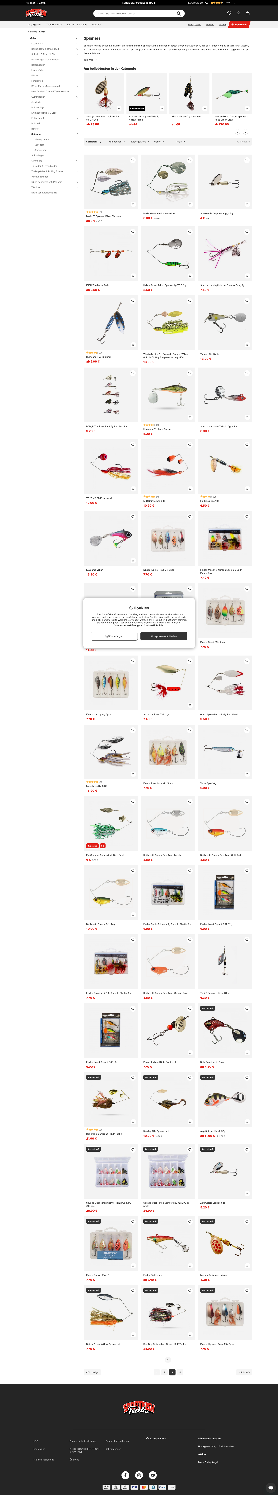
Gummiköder (38, 96)
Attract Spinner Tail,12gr (156, 714)
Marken (210, 24)
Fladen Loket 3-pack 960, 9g (101, 1062)
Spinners (36, 134)
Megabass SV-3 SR (96, 786)
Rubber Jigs (37, 107)
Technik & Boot (54, 24)
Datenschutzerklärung (117, 1441)
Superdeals (241, 24)
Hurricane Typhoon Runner (157, 429)
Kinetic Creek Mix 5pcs (212, 642)
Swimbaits (36, 160)
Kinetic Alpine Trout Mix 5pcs (158, 569)
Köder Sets (37, 43)
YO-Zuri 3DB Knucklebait (99, 498)
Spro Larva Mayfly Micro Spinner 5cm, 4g (222, 285)
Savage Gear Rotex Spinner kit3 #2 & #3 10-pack (166, 1204)
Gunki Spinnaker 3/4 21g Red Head (219, 714)
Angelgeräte (34, 24)
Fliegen (35, 75)
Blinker (34, 128)
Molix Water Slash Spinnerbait (159, 213)
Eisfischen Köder (40, 118)
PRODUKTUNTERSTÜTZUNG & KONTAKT (85, 1450)
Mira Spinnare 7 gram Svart (186, 116)
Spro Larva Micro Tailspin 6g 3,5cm (219, 426)
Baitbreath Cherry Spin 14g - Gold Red (220, 855)
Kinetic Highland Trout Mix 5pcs (217, 1344)
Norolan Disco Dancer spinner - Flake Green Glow (230, 118)
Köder (42, 31)
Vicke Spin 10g (208, 783)
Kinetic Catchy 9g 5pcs (98, 714)
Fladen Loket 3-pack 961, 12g (216, 924)
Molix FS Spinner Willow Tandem (103, 216)
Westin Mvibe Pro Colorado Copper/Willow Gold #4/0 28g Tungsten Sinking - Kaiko (165, 356)
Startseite (32, 31)
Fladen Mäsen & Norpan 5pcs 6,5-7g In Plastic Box (221, 571)
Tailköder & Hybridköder (44, 166)
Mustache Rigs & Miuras (43, 112)
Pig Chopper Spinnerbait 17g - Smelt (105, 855)
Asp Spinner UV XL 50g (213, 1131)
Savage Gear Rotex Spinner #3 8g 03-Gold (102, 118)
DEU (38, 2)
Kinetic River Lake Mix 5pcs (158, 783)
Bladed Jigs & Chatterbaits (45, 59)
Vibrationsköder (39, 176)
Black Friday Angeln (208, 1462)
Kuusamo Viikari (94, 569)
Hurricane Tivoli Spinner (98, 356)
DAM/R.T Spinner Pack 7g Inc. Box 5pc (107, 426)
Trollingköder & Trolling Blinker (47, 171)
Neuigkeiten (194, 24)
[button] (228, 2)
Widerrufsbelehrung (43, 1459)
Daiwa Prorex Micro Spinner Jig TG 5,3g (164, 285)
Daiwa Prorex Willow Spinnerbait (103, 1344)
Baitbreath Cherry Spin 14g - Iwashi (162, 855)
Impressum (39, 1449)
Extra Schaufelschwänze (44, 192)
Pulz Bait (36, 123)
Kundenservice (158, 1438)
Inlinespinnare (41, 139)
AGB (35, 1441)
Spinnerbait (40, 150)
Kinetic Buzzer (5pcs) (97, 1275)
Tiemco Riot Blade (209, 354)
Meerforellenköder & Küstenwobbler (50, 91)
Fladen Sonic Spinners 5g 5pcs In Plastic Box (167, 924)
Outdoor (96, 24)
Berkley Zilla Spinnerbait (156, 1131)
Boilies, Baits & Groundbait (45, 48)
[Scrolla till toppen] (168, 1360)
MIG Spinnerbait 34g (154, 501)
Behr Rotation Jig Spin (212, 1062)
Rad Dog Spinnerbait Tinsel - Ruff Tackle (164, 1344)
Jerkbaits (36, 102)
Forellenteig (37, 80)
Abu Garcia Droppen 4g (212, 1202)
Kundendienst (195, 2)
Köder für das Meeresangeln (46, 86)
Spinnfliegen (37, 155)
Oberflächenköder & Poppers (46, 182)
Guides (222, 24)
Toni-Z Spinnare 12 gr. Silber (215, 993)
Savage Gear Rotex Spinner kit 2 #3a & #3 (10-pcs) (108, 1204)
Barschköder (38, 64)
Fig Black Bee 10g (209, 501)
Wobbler (35, 187)
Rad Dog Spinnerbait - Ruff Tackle (104, 1133)
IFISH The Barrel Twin (97, 285)
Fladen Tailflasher (152, 1275)
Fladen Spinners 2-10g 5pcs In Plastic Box (108, 993)
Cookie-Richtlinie (154, 625)
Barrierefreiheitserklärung (83, 1441)
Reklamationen (113, 1449)
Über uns (74, 1459)
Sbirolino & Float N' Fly (43, 54)
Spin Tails (39, 144)
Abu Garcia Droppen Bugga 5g (216, 213)
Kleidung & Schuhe (77, 24)
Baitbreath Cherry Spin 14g (100, 924)
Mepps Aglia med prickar (213, 1275)
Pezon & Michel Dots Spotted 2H (160, 1062)
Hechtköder (37, 70)
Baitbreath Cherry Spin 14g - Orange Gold (165, 993)
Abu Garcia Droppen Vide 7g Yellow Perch (144, 118)
